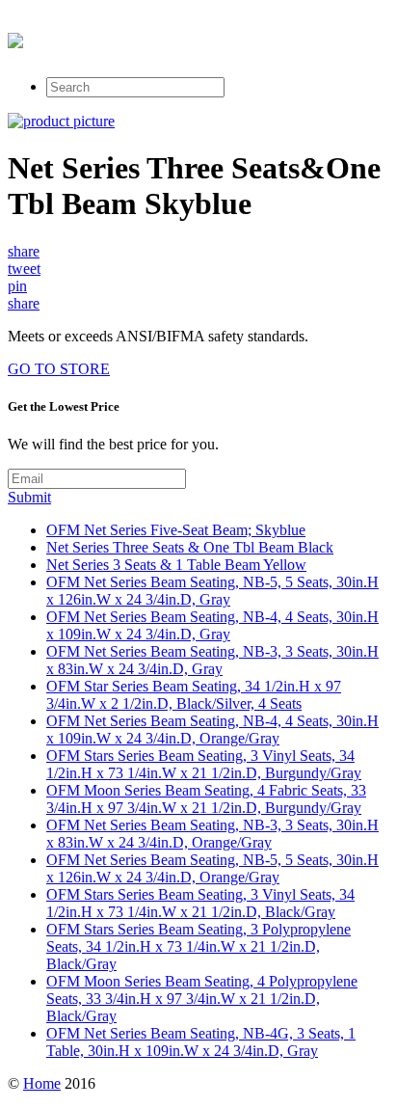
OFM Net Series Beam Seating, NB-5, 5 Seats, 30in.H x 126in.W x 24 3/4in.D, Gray (212, 591)
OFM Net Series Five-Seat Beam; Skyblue (175, 530)
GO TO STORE (59, 369)
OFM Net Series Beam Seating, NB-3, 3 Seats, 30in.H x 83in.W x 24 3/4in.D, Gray (212, 660)
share (24, 251)
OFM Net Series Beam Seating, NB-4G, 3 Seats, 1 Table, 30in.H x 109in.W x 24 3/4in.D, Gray (201, 1042)
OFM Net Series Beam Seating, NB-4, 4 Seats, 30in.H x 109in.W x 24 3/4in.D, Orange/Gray (212, 729)
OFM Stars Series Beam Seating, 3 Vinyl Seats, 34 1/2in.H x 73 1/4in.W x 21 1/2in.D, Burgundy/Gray (203, 764)
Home (42, 1083)
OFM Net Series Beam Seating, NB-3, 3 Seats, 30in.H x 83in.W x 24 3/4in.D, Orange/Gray (212, 834)
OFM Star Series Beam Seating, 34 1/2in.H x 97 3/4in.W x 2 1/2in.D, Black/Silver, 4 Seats (193, 695)
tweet (24, 268)
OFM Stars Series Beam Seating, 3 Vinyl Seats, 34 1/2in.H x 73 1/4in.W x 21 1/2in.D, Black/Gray (200, 903)
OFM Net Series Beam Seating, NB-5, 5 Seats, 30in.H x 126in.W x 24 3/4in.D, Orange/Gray (212, 868)
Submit (29, 497)
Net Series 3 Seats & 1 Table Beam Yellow (176, 564)
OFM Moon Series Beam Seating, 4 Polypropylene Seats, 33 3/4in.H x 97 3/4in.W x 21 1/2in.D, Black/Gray (201, 998)
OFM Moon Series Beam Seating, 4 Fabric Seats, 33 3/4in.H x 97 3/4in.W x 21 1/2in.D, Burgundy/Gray (206, 799)
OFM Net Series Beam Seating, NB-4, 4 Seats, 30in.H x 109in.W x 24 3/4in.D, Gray (212, 625)
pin (17, 286)
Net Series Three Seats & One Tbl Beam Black (189, 547)
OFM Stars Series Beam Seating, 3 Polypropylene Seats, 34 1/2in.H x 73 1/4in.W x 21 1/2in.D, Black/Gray (198, 946)
